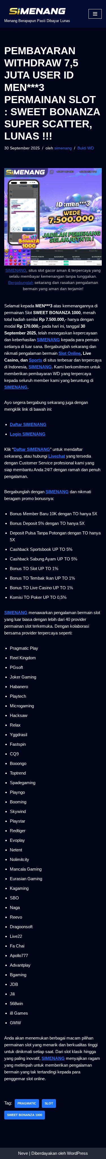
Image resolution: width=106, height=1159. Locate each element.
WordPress (77, 1153)
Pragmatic (27, 1103)
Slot (49, 1103)
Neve (23, 1153)
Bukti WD (85, 148)
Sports (35, 360)
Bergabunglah (20, 282)
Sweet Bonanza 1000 (24, 1115)
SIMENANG (15, 270)
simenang (63, 148)
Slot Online (70, 353)
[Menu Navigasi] (95, 14)
